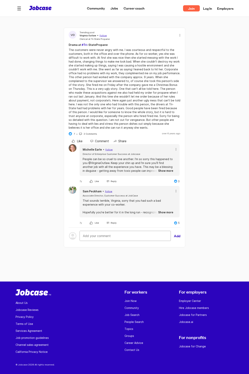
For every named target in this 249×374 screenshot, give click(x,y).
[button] (19, 8)
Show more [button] (165, 170)
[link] (77, 141)
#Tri (84, 44)
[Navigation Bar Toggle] (19, 8)
